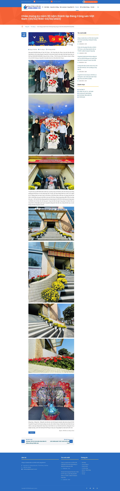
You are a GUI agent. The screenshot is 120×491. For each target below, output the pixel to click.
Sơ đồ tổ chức (85, 466)
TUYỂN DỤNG (82, 97)
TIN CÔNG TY (82, 89)
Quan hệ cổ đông (54, 7)
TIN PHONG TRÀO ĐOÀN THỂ (85, 95)
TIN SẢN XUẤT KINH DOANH (85, 93)
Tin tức (77, 7)
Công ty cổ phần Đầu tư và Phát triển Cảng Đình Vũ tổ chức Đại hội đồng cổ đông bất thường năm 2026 (88, 39)
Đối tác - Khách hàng (86, 470)
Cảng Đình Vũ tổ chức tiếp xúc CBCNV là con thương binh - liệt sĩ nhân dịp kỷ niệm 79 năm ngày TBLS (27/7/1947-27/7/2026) (87, 76)
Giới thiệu (46, 7)
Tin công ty (33, 26)
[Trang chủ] (32, 7)
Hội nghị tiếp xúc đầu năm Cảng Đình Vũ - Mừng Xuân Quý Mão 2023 (36, 441)
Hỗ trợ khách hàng (84, 7)
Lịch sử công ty (85, 464)
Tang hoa (32, 432)
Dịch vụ (83, 472)
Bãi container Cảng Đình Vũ (67, 7)
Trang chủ (27, 26)
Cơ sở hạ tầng (85, 468)
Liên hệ (92, 7)
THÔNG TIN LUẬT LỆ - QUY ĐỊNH (86, 91)
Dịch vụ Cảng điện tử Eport (91, 2)
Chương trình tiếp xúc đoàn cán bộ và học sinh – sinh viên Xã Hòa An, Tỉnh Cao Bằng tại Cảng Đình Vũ (88, 67)
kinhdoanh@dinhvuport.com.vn (30, 469)
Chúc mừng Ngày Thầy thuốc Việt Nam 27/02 (60, 441)
